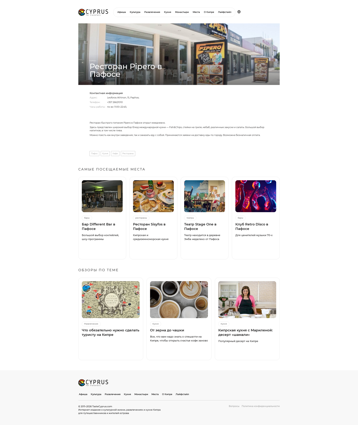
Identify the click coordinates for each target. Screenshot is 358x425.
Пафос (93, 61)
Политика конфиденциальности (261, 406)
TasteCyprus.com (102, 406)
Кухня (167, 12)
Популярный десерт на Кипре (238, 341)
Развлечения (152, 12)
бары (87, 218)
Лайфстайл (224, 12)
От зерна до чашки (167, 330)
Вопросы (234, 406)
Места (196, 12)
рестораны (128, 153)
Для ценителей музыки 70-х (254, 235)
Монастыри (182, 12)
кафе (115, 153)
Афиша (121, 12)
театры (190, 218)
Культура (135, 12)
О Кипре (209, 12)
